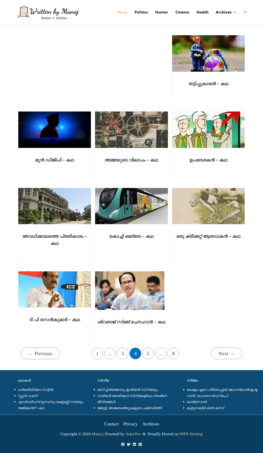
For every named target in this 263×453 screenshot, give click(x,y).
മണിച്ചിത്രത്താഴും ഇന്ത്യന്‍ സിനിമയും (127, 389)
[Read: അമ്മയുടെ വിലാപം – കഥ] (131, 129)
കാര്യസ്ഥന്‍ (197, 401)
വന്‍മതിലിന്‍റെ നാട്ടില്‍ (35, 389)
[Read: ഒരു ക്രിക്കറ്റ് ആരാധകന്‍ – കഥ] (208, 205)
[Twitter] (128, 444)
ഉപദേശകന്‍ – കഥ (208, 160)
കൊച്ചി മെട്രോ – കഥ (131, 236)
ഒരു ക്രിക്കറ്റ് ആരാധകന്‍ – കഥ (208, 236)
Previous (40, 353)
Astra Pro (133, 434)
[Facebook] (123, 444)
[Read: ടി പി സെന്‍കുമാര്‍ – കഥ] (54, 289)
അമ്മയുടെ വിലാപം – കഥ (131, 160)
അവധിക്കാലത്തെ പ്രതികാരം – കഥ (54, 239)
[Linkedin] (134, 444)
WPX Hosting (191, 434)
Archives (150, 423)
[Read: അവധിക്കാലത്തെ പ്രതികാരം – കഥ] (54, 205)
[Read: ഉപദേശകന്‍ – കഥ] (208, 129)
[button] (233, 12)
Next (227, 353)
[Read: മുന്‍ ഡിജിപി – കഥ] (54, 129)
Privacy (130, 423)
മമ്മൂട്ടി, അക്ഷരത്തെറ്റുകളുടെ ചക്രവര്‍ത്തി (129, 408)
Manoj (97, 434)
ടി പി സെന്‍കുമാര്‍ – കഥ (54, 319)
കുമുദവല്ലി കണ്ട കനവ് (205, 408)
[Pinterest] (140, 444)
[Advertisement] (93, 35)
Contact (111, 423)
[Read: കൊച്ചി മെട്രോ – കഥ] (131, 205)
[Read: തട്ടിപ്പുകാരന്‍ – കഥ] (208, 52)
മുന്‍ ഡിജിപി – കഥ (54, 160)
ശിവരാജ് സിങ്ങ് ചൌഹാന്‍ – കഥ (131, 322)
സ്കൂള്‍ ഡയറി (28, 395)
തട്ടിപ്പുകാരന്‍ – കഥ (208, 83)
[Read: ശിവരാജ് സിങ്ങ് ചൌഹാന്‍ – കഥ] (129, 290)
